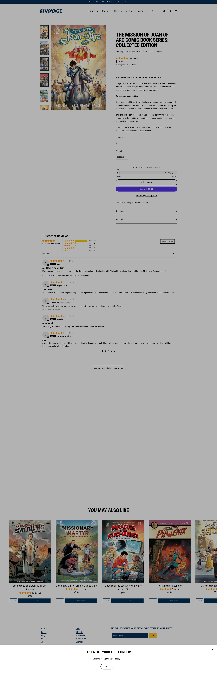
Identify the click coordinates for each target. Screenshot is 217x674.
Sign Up (107, 666)
